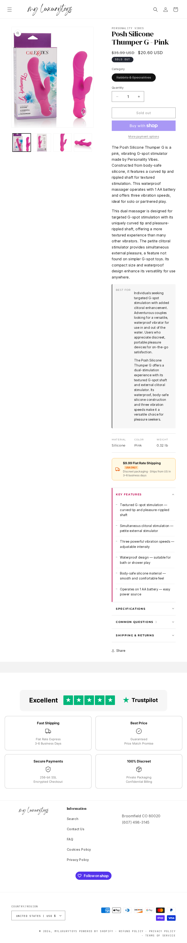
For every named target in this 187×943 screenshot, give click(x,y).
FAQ (70, 839)
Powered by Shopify (96, 931)
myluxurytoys (66, 931)
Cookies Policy (79, 849)
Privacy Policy (78, 860)
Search (72, 819)
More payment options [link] (143, 136)
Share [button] (120, 650)
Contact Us (76, 829)
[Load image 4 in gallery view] (83, 142)
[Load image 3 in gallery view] (62, 142)
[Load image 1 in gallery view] (22, 142)
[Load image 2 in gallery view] (42, 142)
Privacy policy (162, 931)
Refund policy (131, 931)
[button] (10, 10)
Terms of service (160, 935)
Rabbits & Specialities (136, 78)
